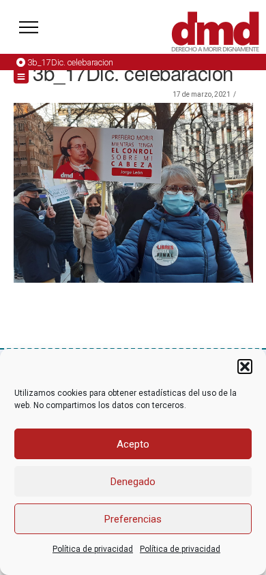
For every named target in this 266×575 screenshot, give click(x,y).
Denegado (133, 482)
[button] (245, 366)
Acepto (133, 444)
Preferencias (133, 519)
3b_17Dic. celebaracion (70, 62)
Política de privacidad (93, 549)
